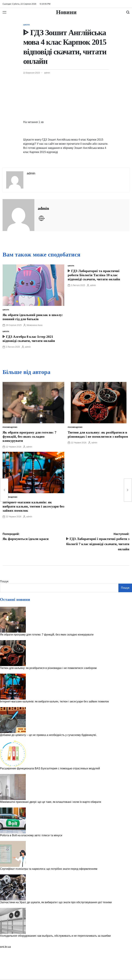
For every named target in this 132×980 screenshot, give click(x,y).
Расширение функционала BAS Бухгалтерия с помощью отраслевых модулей (50, 768)
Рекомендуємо (10, 427)
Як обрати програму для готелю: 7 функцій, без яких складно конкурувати (29, 436)
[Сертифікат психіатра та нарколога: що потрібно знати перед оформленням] (13, 854)
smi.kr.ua (5, 946)
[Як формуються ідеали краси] (4, 490)
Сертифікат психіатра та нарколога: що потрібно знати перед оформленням (48, 868)
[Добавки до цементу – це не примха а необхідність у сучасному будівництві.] (13, 720)
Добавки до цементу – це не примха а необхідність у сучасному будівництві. (48, 734)
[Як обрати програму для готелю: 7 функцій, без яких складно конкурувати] (13, 620)
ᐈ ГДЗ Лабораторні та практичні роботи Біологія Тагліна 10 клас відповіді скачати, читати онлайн (94, 275)
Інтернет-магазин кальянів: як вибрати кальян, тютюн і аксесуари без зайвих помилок (33, 506)
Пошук (4, 581)
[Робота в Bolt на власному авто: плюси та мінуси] (13, 820)
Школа (26, 25)
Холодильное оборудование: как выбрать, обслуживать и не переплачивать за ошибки (55, 935)
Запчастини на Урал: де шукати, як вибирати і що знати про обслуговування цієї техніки (56, 902)
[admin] (18, 215)
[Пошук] (127, 12)
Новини (66, 12)
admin (47, 73)
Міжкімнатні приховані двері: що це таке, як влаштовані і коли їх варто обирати (50, 801)
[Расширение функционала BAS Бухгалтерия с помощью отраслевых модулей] (13, 753)
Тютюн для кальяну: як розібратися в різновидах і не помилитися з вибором (48, 668)
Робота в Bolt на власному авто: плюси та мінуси (31, 835)
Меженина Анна (34, 325)
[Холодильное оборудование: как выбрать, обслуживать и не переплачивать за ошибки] (13, 921)
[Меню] (4, 12)
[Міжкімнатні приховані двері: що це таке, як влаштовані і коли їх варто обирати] (13, 787)
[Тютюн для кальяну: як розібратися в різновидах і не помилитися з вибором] (13, 653)
